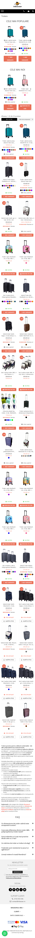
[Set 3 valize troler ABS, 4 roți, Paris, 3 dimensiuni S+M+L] (26, 363)
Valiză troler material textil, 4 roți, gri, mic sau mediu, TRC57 (26, 643)
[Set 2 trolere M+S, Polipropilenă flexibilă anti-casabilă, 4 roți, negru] (9, 286)
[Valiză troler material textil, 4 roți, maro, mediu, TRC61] (26, 710)
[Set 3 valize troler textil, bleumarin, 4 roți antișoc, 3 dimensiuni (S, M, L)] (9, 672)
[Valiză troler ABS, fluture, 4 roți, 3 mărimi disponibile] (9, 633)
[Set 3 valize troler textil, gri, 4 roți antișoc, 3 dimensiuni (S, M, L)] (26, 672)
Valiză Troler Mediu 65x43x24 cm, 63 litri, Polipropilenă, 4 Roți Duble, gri (26, 566)
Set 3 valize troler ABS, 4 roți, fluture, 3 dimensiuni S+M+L (8, 373)
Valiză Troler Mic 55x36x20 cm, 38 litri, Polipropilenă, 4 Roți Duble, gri (26, 296)
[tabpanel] (9, 131)
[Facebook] (10, 889)
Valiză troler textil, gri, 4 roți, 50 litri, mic (8, 219)
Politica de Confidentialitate (13, 878)
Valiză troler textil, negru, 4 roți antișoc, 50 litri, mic (8, 335)
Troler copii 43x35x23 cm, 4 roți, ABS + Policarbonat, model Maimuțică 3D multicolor (8, 257)
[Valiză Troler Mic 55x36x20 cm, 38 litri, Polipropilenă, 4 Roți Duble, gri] (26, 286)
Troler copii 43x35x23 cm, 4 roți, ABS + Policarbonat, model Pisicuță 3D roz (26, 257)
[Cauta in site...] (33, 11)
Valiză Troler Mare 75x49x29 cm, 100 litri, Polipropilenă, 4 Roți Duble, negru (9, 180)
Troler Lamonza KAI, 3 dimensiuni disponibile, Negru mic (26, 412)
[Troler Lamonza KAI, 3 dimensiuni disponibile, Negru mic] (26, 401)
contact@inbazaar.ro (18, 901)
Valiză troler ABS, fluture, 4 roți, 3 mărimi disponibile (9, 643)
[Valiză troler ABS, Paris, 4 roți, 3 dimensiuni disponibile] (26, 208)
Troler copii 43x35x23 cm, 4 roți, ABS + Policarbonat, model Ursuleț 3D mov (8, 489)
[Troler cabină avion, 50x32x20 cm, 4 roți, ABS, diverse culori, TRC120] (26, 440)
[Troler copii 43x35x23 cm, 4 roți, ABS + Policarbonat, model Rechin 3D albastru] (9, 517)
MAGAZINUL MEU (17, 908)
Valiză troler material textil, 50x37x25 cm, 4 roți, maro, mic (26, 335)
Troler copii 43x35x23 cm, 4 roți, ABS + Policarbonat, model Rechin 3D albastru (8, 528)
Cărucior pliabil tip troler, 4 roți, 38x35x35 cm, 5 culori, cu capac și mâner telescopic (8, 412)
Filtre (10, 119)
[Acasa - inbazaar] (17, 4)
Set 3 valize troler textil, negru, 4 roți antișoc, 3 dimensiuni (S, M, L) (26, 605)
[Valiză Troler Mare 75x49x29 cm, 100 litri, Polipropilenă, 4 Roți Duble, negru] (9, 170)
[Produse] (2, 11)
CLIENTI (17, 911)
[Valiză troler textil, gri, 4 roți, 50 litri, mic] (9, 208)
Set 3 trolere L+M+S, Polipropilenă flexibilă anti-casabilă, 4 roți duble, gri (8, 566)
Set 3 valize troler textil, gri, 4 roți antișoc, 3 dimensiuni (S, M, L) (26, 682)
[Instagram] (24, 889)
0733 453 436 (18, 899)
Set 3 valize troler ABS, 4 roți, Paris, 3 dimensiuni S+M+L (26, 373)
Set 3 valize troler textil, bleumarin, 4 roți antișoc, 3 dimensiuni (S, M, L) (8, 682)
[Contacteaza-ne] (24, 11)
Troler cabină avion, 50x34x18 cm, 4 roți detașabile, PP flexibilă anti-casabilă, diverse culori (25, 41)
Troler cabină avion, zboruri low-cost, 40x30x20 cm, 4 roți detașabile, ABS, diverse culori (10, 41)
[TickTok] (21, 889)
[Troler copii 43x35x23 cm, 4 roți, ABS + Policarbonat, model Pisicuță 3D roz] (26, 247)
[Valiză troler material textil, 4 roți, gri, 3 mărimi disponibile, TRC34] (9, 710)
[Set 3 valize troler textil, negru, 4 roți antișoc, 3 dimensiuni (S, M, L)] (26, 594)
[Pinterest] (14, 889)
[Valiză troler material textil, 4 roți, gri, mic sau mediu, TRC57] (26, 633)
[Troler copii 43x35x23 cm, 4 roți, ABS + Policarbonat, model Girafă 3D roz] (24, 80)
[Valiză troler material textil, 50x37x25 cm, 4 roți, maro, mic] (26, 324)
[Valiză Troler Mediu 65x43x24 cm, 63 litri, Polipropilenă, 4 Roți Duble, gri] (26, 556)
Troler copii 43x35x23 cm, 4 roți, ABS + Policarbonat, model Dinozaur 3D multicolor (26, 489)
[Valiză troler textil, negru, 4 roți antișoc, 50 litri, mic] (9, 324)
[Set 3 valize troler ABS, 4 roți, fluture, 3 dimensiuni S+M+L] (9, 363)
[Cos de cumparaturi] (28, 11)
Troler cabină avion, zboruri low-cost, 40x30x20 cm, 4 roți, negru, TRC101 (26, 180)
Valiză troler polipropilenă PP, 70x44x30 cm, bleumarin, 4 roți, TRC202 (8, 450)
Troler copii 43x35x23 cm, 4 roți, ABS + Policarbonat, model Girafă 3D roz (25, 89)
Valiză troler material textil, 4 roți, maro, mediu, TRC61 (26, 721)
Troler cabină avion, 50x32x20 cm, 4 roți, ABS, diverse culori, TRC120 (26, 450)
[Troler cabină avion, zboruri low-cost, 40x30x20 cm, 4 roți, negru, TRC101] (26, 170)
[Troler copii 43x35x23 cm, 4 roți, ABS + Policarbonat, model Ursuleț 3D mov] (9, 479)
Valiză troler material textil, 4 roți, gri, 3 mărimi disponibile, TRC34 (8, 721)
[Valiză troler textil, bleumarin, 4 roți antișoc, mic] (9, 594)
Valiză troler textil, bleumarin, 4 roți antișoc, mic (8, 605)
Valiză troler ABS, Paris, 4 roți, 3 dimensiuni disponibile (26, 219)
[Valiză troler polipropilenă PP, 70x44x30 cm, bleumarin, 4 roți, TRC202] (9, 440)
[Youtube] (17, 889)
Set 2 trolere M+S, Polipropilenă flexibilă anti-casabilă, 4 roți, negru (8, 296)
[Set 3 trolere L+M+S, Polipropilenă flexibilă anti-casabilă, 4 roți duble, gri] (9, 556)
